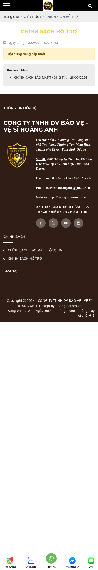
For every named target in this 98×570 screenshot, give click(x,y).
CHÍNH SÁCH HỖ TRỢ (25, 258)
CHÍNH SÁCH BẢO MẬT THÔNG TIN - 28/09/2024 (50, 77)
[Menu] (6, 5)
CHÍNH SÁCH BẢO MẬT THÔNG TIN (35, 250)
